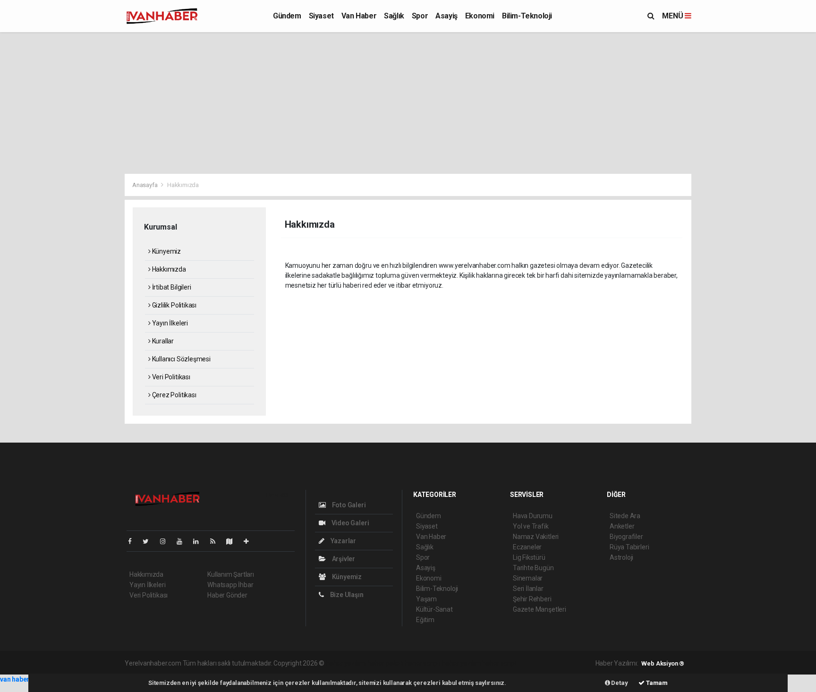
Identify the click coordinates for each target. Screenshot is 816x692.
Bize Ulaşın (346, 594)
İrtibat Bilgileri (171, 287)
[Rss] (216, 541)
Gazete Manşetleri (539, 609)
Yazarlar (342, 541)
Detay (619, 682)
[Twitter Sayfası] (149, 541)
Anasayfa (145, 184)
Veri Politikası (170, 377)
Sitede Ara (625, 516)
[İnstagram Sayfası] (166, 541)
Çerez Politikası (173, 395)
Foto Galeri (348, 505)
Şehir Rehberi (532, 599)
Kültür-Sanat (434, 609)
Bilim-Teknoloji (527, 15)
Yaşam (426, 599)
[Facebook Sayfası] (133, 541)
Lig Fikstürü (529, 557)
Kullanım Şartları (230, 574)
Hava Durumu (532, 516)
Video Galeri (349, 523)
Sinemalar (528, 578)
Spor (420, 15)
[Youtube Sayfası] (183, 541)
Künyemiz (166, 251)
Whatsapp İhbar (230, 585)
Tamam (656, 682)
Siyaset (321, 15)
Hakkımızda (168, 269)
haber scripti (423, 663)
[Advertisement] (408, 103)
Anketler (622, 526)
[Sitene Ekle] (250, 541)
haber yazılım (461, 663)
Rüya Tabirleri (629, 547)
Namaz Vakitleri (536, 536)
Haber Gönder (227, 595)
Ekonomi (479, 15)
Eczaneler (527, 547)
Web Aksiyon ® (662, 663)
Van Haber (358, 15)
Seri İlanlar (528, 588)
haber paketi (385, 663)
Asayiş (446, 15)
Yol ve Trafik (531, 526)
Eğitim (425, 620)
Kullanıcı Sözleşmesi (181, 359)
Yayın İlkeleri (169, 323)
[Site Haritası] (233, 541)
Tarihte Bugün (533, 568)
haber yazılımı (346, 663)
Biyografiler (626, 536)
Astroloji (621, 557)
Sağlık (394, 15)
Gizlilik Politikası (173, 305)
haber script (499, 663)
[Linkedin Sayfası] (199, 541)
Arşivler (343, 559)
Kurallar (162, 341)
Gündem (287, 15)
